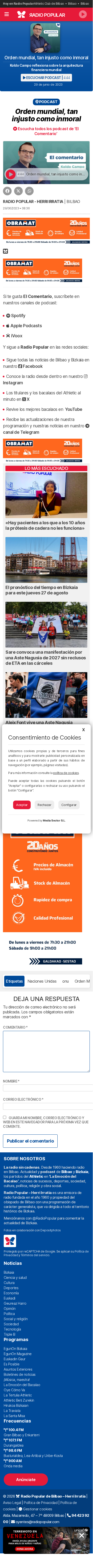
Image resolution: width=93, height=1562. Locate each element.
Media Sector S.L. (54, 820)
